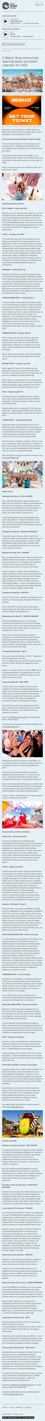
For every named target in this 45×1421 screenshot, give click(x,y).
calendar (18, 1407)
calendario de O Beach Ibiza (21, 1385)
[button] (39, 4)
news (11, 1407)
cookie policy (6, 1414)
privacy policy (18, 1414)
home (4, 1407)
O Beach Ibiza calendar (18, 717)
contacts (27, 1407)
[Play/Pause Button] (5, 21)
